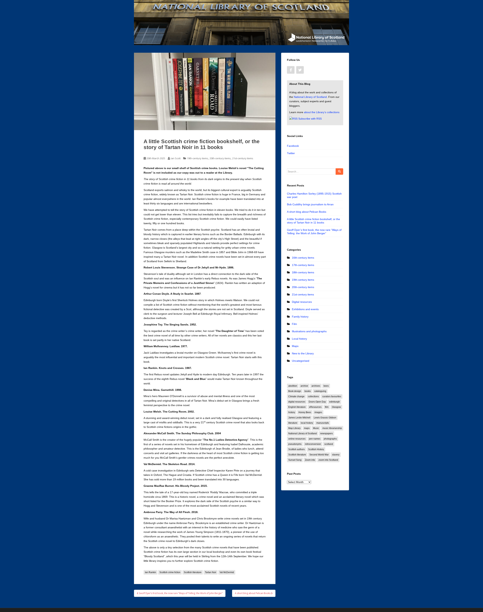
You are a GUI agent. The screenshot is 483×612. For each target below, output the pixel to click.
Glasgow (336, 407)
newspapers (326, 433)
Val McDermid (227, 572)
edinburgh (334, 401)
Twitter (291, 153)
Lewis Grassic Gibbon (325, 417)
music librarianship (332, 428)
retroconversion (313, 444)
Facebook (293, 145)
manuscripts (322, 423)
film (326, 407)
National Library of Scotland (310, 96)
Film (294, 323)
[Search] (339, 171)
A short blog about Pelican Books (306, 211)
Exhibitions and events (305, 309)
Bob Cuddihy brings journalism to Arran (310, 204)
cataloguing (320, 391)
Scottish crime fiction (169, 572)
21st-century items (242, 158)
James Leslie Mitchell (299, 417)
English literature (297, 407)
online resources (296, 438)
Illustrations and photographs (309, 331)
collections (313, 396)
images (318, 412)
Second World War (319, 454)
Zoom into (310, 460)
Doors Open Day (317, 401)
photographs (330, 438)
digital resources (296, 401)
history (291, 412)
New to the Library (303, 353)
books (308, 391)
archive (304, 386)
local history (307, 423)
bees (326, 386)
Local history (299, 338)
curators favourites (331, 396)
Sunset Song (294, 460)
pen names (314, 438)
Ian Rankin (150, 572)
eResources (315, 407)
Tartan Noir (210, 572)
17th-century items (303, 265)
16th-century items (303, 257)
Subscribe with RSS (310, 118)
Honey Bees (304, 412)
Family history (300, 316)
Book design (294, 391)
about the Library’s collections (321, 112)
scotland (328, 444)
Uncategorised (300, 360)
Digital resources (302, 301)
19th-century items (197, 158)
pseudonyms (294, 444)
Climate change (296, 396)
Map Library (294, 428)
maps (307, 428)
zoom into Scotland (328, 460)
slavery (335, 454)
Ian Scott (176, 158)
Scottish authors (296, 449)
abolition (292, 386)
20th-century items (220, 158)
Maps (295, 346)
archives (315, 386)
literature (292, 423)
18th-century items (303, 272)
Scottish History (316, 449)
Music (316, 428)
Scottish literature (193, 572)
